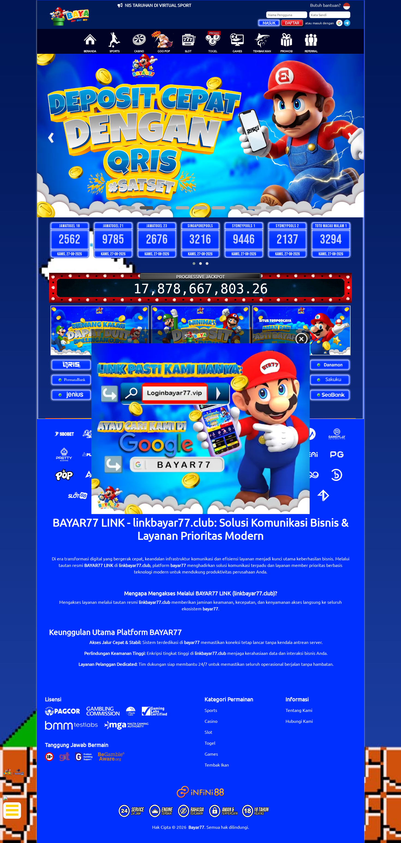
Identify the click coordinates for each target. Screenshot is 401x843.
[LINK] (200, 428)
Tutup (301, 339)
